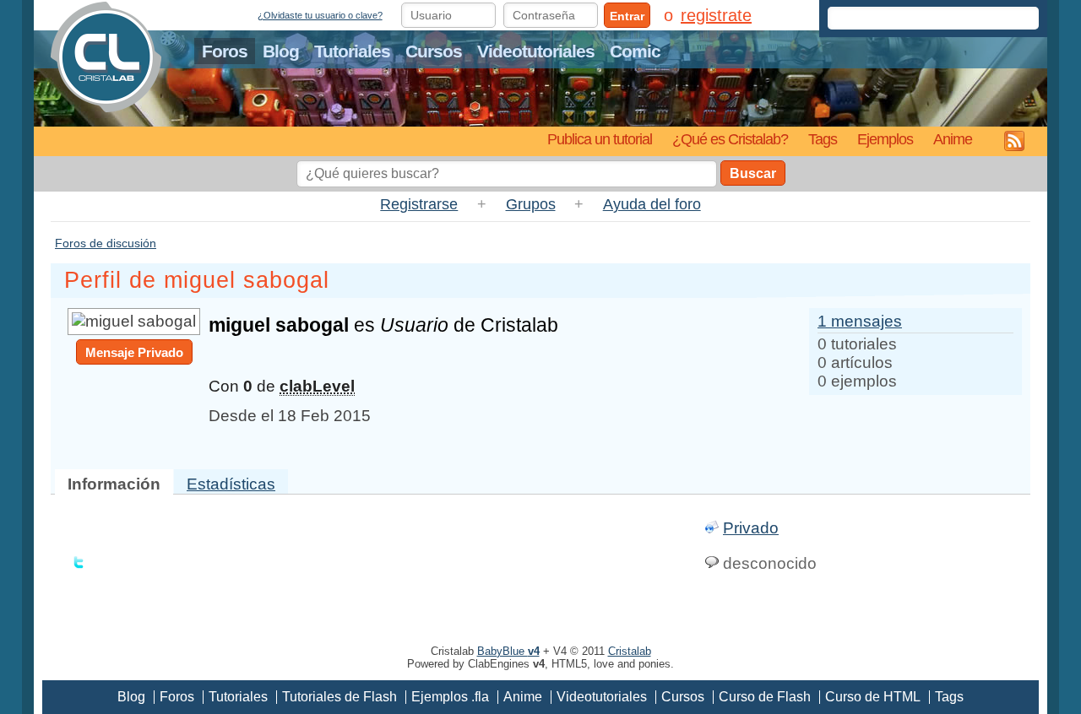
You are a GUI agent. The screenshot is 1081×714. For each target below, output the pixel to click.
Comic (635, 51)
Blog (281, 51)
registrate (716, 15)
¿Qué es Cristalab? (730, 139)
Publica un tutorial (599, 139)
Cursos (433, 51)
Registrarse (419, 204)
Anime (952, 139)
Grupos (531, 204)
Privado (751, 528)
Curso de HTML (873, 697)
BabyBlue (508, 651)
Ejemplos (885, 139)
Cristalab (629, 651)
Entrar (627, 16)
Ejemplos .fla (450, 697)
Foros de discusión (105, 243)
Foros (224, 51)
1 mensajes (860, 321)
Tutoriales (352, 51)
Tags (822, 139)
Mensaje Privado (134, 352)
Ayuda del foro (652, 204)
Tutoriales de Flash (339, 697)
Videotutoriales (536, 51)
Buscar (753, 173)
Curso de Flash (765, 697)
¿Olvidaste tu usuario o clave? (320, 15)
